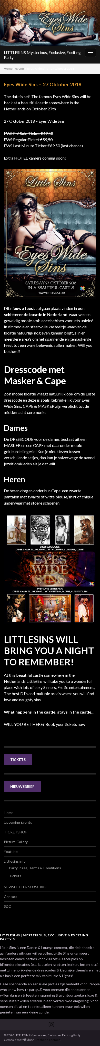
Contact (10, 896)
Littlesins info (15, 861)
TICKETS (18, 759)
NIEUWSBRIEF (22, 786)
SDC (7, 906)
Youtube (11, 851)
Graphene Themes (47, 1040)
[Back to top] (88, 1034)
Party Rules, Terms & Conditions (35, 868)
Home (8, 68)
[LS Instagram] (51, 1023)
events (20, 68)
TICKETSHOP (15, 832)
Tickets (15, 876)
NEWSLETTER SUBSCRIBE (26, 887)
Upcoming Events (18, 822)
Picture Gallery (16, 842)
